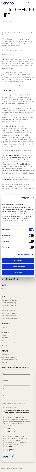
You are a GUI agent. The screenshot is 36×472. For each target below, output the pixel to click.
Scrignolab (4, 338)
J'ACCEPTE (9, 428)
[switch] (31, 235)
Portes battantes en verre (8, 316)
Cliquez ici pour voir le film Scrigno (13, 50)
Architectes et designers (8, 357)
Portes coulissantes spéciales (10, 310)
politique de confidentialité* (17, 403)
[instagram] (14, 279)
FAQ (2, 291)
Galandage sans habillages (9, 300)
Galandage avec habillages (9, 303)
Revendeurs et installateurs (9, 360)
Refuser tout (18, 272)
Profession (6, 396)
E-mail (5, 373)
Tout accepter (18, 260)
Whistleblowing (5, 335)
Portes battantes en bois (8, 313)
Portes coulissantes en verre (9, 308)
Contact (3, 288)
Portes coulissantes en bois (9, 305)
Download (4, 362)
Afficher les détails (24, 254)
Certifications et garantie (8, 343)
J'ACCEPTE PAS (10, 431)
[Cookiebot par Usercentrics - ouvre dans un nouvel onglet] (21, 198)
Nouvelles (4, 345)
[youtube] (10, 279)
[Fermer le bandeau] (33, 197)
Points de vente (5, 354)
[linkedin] (18, 279)
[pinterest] (6, 279)
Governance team (6, 330)
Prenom (5, 381)
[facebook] (2, 279)
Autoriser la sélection (18, 266)
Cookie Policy (12, 468)
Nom (5, 388)
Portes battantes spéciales (9, 318)
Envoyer (5, 457)
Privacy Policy (19, 468)
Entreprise (4, 327)
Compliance (5, 332)
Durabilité (4, 340)
